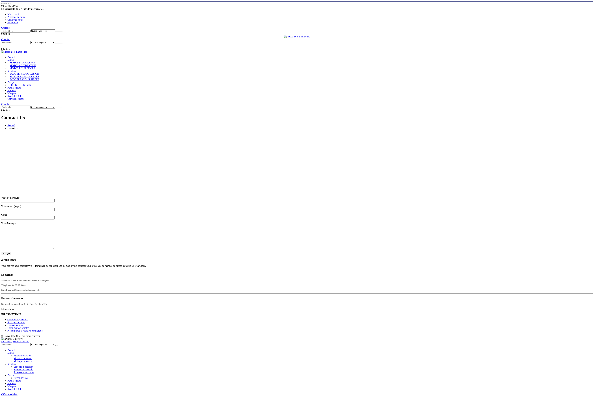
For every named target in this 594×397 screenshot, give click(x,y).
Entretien (11, 90)
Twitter (16, 341)
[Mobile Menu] (2, 46)
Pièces (10, 82)
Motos (10, 60)
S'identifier (12, 22)
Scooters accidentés (24, 76)
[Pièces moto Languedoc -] (297, 36)
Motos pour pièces (22, 68)
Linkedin (24, 341)
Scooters (11, 71)
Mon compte (13, 14)
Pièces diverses (20, 85)
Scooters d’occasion (24, 73)
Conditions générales (17, 319)
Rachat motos (14, 87)
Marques (11, 93)
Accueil (11, 57)
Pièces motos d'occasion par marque (25, 330)
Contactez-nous (15, 19)
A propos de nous (16, 17)
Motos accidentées (23, 65)
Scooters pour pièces (24, 79)
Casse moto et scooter (18, 328)
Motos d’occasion (22, 62)
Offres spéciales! (15, 99)
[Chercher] (58, 31)
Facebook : (6, 341)
